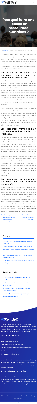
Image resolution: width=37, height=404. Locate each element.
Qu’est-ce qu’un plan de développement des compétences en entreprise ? (10, 218)
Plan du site (18, 403)
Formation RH (6, 50)
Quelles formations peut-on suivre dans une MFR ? (18, 247)
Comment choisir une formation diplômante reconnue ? (28, 217)
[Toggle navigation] (34, 2)
